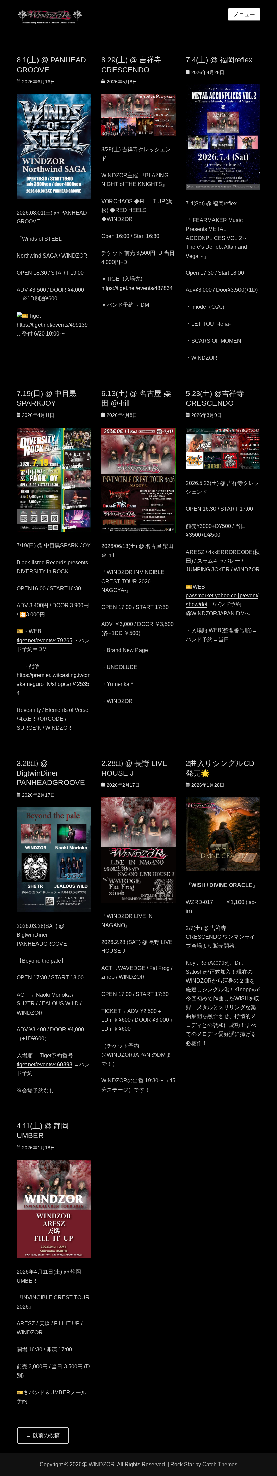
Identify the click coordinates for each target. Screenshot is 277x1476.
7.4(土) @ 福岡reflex (219, 60)
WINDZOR (102, 1464)
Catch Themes (219, 1464)
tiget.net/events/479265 (44, 640)
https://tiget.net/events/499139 (52, 325)
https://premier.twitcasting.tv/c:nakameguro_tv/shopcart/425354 (54, 684)
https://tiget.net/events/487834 (137, 288)
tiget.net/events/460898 (44, 1064)
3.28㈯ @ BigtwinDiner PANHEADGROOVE (51, 773)
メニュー (244, 14)
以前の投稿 (43, 1435)
